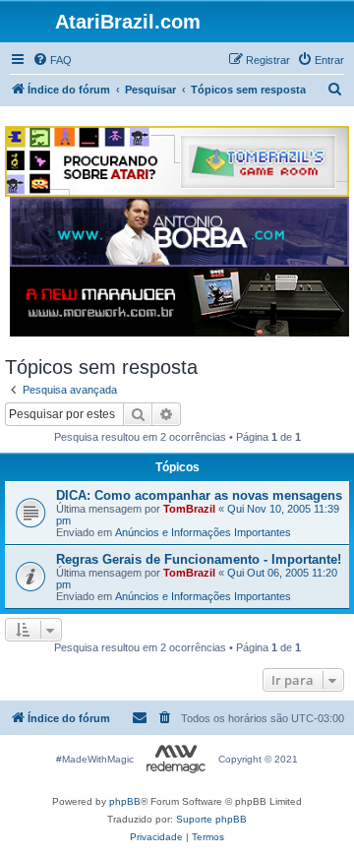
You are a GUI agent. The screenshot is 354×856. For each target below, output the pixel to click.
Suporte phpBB (211, 819)
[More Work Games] (179, 301)
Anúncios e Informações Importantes (203, 532)
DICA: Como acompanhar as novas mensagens (199, 495)
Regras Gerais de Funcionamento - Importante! (198, 559)
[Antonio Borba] (179, 232)
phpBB (125, 801)
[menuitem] (52, 60)
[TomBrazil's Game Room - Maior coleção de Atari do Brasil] (177, 161)
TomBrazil (189, 509)
